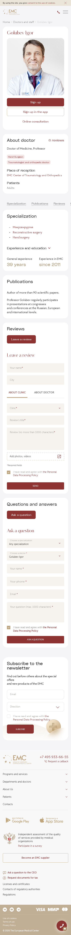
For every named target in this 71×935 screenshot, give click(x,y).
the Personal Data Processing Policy (35, 474)
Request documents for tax (23, 877)
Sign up (35, 102)
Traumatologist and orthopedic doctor (28, 162)
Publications (40, 203)
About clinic (17, 392)
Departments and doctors (17, 781)
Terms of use (9, 922)
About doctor (44, 392)
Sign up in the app (35, 112)
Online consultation (36, 121)
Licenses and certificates (16, 884)
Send (35, 486)
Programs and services (15, 774)
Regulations (9, 894)
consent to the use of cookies (41, 3)
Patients (7, 796)
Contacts (8, 804)
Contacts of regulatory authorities (21, 889)
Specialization (16, 203)
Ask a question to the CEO (22, 872)
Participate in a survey (30, 845)
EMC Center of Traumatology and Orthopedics (34, 175)
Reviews (59, 203)
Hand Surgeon (15, 156)
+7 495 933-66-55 (54, 757)
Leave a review (21, 339)
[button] (65, 3)
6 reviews (56, 140)
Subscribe (20, 729)
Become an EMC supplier (35, 857)
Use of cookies (10, 918)
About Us (8, 789)
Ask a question (21, 515)
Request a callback (58, 761)
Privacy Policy (9, 925)
